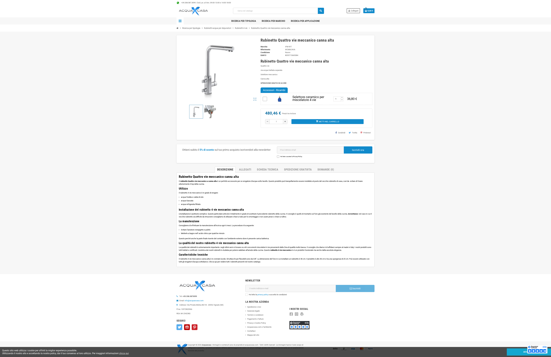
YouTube (187, 327)
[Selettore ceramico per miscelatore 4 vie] (279, 99)
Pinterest (367, 133)
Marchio (264, 47)
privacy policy (262, 294)
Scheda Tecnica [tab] (267, 169)
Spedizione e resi (254, 307)
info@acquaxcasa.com (194, 301)
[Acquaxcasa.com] (193, 11)
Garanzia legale (253, 311)
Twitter (179, 327)
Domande (326, 169)
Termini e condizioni (255, 315)
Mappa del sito (253, 335)
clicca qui (124, 353)
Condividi (341, 133)
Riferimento (265, 49)
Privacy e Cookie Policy (256, 323)
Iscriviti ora (358, 150)
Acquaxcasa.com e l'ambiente (259, 327)
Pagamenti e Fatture (255, 319)
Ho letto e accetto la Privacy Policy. (291, 156)
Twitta (354, 133)
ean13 (263, 55)
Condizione (265, 52)
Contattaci (251, 331)
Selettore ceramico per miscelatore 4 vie (308, 98)
